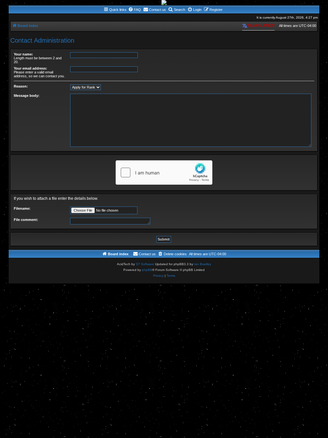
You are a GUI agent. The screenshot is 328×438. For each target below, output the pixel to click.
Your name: (23, 54)
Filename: (22, 208)
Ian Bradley (202, 264)
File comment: (26, 220)
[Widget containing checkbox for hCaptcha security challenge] (164, 172)
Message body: (26, 95)
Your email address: (30, 68)
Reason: (21, 86)
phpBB (147, 270)
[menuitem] (134, 9)
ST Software (145, 264)
